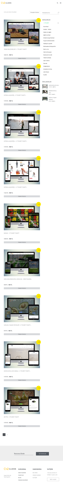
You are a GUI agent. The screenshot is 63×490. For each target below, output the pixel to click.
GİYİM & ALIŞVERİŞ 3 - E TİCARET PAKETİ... (15, 187)
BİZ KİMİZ (35, 472)
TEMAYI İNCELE (22, 58)
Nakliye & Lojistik (47, 43)
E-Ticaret (46, 23)
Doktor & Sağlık (47, 32)
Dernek (45, 63)
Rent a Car (46, 49)
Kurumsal (45, 26)
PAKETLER (21, 475)
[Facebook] (5, 480)
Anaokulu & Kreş (47, 69)
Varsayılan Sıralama (34, 12)
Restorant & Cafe (47, 55)
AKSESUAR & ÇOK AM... (54, 85)
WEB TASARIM (22, 472)
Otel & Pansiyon (47, 52)
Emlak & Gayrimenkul (48, 38)
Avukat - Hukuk (47, 29)
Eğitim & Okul (46, 35)
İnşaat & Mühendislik (48, 40)
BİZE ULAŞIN (53, 479)
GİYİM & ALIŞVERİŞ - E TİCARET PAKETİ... (15, 95)
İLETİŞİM (35, 477)
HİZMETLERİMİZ (37, 475)
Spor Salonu (46, 60)
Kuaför (45, 74)
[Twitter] (8, 480)
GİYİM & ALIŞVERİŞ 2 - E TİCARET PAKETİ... (15, 141)
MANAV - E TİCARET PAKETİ (11, 233)
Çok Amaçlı (46, 72)
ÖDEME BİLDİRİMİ (23, 480)
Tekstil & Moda (47, 57)
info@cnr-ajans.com (52, 475)
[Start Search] (58, 13)
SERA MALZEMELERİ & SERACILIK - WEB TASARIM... (18, 279)
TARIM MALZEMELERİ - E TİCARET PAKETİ (15, 49)
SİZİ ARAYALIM (42, 453)
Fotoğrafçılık (46, 66)
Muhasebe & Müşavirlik (49, 46)
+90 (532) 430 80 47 (52, 473)
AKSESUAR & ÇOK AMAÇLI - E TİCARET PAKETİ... (17, 371)
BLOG (19, 477)
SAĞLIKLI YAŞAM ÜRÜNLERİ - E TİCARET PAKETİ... (17, 325)
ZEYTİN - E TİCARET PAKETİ (11, 417)
